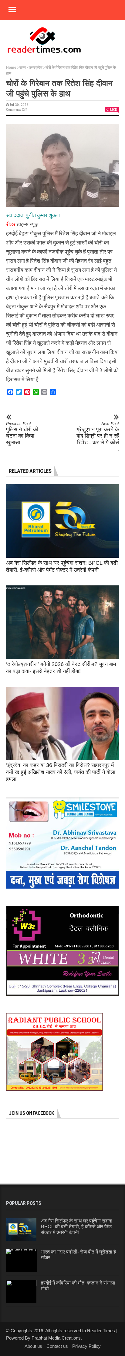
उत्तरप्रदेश (35, 67)
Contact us (57, 1346)
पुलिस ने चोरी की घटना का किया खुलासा (22, 433)
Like (113, 109)
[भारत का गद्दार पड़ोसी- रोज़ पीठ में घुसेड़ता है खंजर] (21, 1260)
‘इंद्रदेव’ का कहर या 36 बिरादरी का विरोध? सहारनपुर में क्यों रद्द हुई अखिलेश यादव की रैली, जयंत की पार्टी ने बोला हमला (60, 772)
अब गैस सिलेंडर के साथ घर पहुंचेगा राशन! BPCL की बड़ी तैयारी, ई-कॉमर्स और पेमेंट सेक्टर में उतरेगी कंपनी (76, 1226)
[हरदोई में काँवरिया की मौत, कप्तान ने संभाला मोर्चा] (21, 1291)
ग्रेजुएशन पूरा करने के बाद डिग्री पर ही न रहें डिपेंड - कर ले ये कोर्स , (97, 436)
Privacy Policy (86, 1346)
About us (33, 1346)
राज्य (22, 67)
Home (11, 67)
